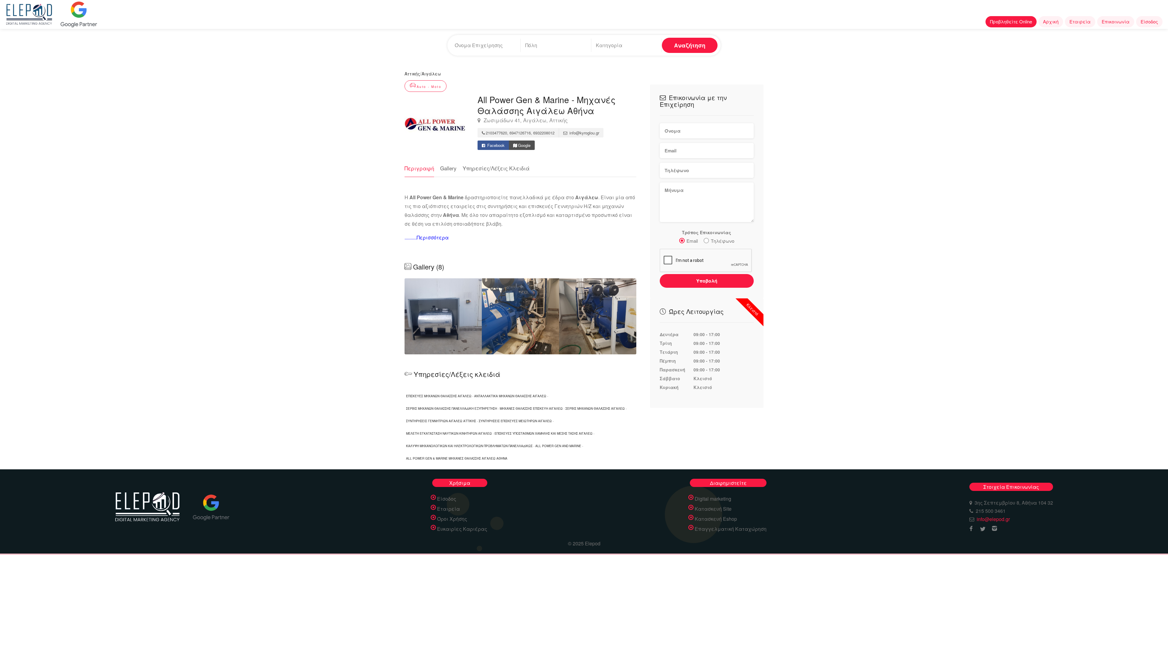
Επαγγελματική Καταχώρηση (730, 529)
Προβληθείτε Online (1011, 21)
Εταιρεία (1080, 21)
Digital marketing (713, 498)
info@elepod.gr (993, 519)
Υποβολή (706, 280)
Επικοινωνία (1116, 21)
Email (692, 241)
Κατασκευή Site (713, 509)
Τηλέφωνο (722, 241)
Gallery (448, 168)
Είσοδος (1149, 21)
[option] (520, 316)
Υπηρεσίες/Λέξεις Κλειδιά (496, 168)
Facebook (495, 145)
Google (524, 145)
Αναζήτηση (689, 45)
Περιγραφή (419, 168)
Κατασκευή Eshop (716, 519)
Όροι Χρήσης (452, 519)
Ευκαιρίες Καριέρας (462, 529)
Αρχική (1050, 21)
